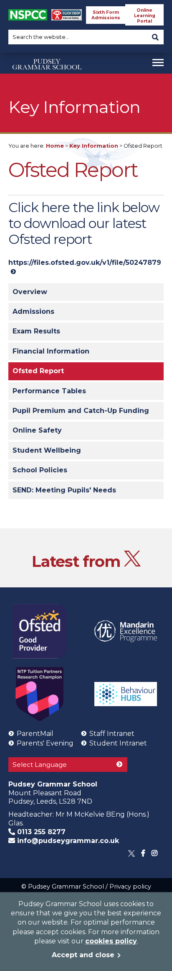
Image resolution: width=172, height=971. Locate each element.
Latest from (78, 561)
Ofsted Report (38, 371)
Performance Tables (49, 391)
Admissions (33, 311)
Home (55, 146)
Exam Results (36, 331)
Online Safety (37, 430)
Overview (30, 292)
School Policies (40, 470)
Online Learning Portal (144, 16)
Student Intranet (118, 743)
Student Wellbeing (47, 450)
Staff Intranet (111, 734)
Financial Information (51, 351)
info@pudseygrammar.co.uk (67, 841)
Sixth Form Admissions (105, 15)
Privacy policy (130, 886)
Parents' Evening (45, 743)
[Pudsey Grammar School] (47, 80)
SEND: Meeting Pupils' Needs (64, 490)
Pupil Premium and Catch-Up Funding (81, 411)
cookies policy (111, 941)
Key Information (93, 146)
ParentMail (35, 734)
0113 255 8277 (40, 832)
